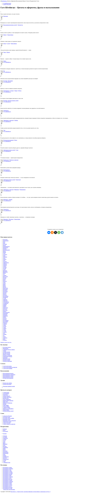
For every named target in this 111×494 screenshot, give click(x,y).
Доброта (5, 263)
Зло (4, 274)
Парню (4, 455)
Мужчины (11, 219)
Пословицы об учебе (7, 488)
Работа (4, 34)
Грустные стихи (6, 417)
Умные (15, 90)
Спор (17, 150)
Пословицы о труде (7, 486)
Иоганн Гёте (6, 398)
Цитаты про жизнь (7, 384)
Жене (4, 442)
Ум (3, 335)
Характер (5, 337)
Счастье (5, 332)
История (5, 100)
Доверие (5, 264)
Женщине (5, 444)
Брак (4, 243)
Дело (4, 258)
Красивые (5, 357)
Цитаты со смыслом (14, 159)
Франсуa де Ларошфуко (8, 408)
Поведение (18, 179)
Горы (4, 255)
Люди (4, 283)
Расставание (5, 320)
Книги (4, 278)
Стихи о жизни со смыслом (9, 424)
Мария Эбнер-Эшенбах (8, 400)
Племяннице (6, 456)
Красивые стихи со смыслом (9, 420)
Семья (4, 325)
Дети (4, 260)
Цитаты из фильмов (7, 361)
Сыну (4, 461)
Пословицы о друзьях (8, 473)
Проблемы (5, 313)
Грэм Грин (5, 394)
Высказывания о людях (8, 376)
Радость (4, 318)
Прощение (5, 315)
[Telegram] (62, 232)
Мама (4, 284)
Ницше (4, 404)
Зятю (4, 445)
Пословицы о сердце (7, 484)
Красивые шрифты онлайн (9, 386)
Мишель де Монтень (7, 402)
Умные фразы (10, 34)
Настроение (5, 296)
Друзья (4, 268)
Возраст (5, 248)
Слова (4, 327)
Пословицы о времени (8, 468)
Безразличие (5, 240)
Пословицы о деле (7, 469)
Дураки (12, 90)
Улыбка (4, 334)
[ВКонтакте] (48, 232)
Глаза (4, 253)
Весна (4, 245)
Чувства (5, 340)
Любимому (5, 447)
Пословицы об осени (7, 487)
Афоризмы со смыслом (8, 120)
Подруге (5, 457)
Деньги (4, 259)
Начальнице (5, 453)
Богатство (5, 239)
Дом (4, 130)
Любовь (16, 120)
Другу (4, 440)
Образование (23, 189)
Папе (4, 454)
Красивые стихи (6, 419)
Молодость (5, 288)
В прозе (4, 433)
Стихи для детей (6, 422)
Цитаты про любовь (7, 383)
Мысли (4, 293)
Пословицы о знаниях (8, 476)
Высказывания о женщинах (9, 374)
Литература (20, 24)
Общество (5, 300)
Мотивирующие (6, 358)
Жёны (4, 273)
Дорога (4, 266)
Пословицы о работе (7, 482)
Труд (4, 333)
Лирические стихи (7, 421)
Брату (4, 430)
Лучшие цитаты (6, 351)
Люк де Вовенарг (7, 399)
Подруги (5, 308)
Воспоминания (6, 249)
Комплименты (6, 169)
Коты (4, 280)
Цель (4, 338)
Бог (4, 70)
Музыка (5, 292)
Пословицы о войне (7, 467)
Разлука (4, 319)
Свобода (5, 323)
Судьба (4, 330)
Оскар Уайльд (6, 406)
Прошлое (5, 314)
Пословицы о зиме (7, 475)
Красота (5, 281)
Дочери (4, 439)
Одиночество (6, 301)
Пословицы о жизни (7, 474)
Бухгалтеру (5, 431)
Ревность (5, 322)
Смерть (4, 328)
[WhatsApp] (58, 232)
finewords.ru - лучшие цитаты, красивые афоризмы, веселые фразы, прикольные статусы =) (30, 491)
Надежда (5, 295)
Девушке (5, 435)
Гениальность (6, 90)
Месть (4, 285)
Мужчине (5, 450)
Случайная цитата (7, 3)
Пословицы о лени (7, 477)
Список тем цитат (7, 4)
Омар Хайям (6, 405)
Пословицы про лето (7, 479)
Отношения (5, 303)
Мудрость (5, 290)
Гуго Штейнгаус (7, 62)
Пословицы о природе (8, 481)
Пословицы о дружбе (7, 472)
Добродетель (6, 262)
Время (4, 252)
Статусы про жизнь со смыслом (10, 367)
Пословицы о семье (7, 483)
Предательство (6, 312)
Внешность (5, 247)
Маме (4, 448)
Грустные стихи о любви (8, 418)
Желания (5, 270)
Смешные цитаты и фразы (9, 349)
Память (4, 305)
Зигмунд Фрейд (6, 396)
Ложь (4, 52)
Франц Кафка (6, 409)
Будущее (5, 80)
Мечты (4, 286)
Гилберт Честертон (7, 397)
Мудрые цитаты (6, 353)
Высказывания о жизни (8, 375)
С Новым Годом (6, 462)
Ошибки (5, 304)
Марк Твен (5, 401)
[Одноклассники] (52, 232)
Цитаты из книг (6, 360)
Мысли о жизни (6, 354)
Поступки (5, 310)
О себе (8, 43)
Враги (4, 251)
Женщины (16, 189)
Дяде (4, 441)
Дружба (4, 267)
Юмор (4, 61)
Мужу (4, 449)
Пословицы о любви (7, 480)
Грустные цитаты (7, 347)
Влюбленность (6, 246)
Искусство (5, 276)
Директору (5, 438)
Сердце (4, 326)
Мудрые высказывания (8, 140)
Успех (4, 336)
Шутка (19, 90)
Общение (5, 299)
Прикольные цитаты (7, 356)
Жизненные (5, 348)
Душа (4, 269)
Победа (4, 306)
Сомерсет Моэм (6, 407)
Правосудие (6, 159)
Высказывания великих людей (10, 24)
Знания (4, 275)
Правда (8, 52)
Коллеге (5, 446)
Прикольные (6, 459)
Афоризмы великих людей (9, 150)
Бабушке (5, 429)
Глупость (5, 254)
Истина (4, 277)
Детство (5, 261)
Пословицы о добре (7, 471)
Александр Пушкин (7, 415)
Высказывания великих (8, 373)
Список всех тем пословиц (9, 489)
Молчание (5, 16)
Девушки (5, 256)
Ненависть (5, 297)
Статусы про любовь (7, 368)
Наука (4, 43)
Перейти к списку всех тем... (6, 342)
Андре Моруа (6, 393)
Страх (4, 329)
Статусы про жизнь (7, 366)
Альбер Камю (6, 392)
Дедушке (5, 437)
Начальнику (5, 452)
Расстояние (5, 321)
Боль (4, 241)
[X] (55, 232)
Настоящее (10, 80)
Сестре (4, 460)
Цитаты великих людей (13, 100)
